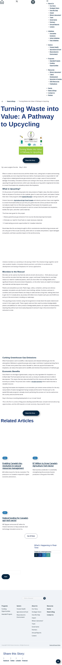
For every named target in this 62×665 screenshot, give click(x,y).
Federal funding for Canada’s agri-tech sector (15, 519)
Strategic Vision (54, 8)
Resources (51, 70)
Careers (52, 27)
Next (5, 577)
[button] (17, 1)
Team (51, 17)
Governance (53, 20)
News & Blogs (52, 90)
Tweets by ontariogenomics (42, 552)
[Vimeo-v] (48, 555)
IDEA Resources (54, 81)
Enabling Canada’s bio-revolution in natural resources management (13, 465)
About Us (51, 3)
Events (50, 88)
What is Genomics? (55, 15)
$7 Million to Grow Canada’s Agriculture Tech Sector (45, 464)
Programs (51, 58)
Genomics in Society (56, 79)
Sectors (50, 45)
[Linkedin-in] (40, 555)
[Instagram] (44, 555)
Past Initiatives (54, 40)
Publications (53, 84)
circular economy (37, 381)
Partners (52, 22)
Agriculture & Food (55, 49)
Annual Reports (54, 24)
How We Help (54, 10)
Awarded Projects (55, 61)
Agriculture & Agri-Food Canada (23, 200)
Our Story (53, 6)
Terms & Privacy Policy (54, 645)
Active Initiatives (54, 38)
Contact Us (51, 93)
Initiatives (51, 31)
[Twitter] (36, 555)
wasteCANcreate (27, 197)
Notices (50, 95)
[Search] (44, 598)
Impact (52, 13)
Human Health (54, 47)
